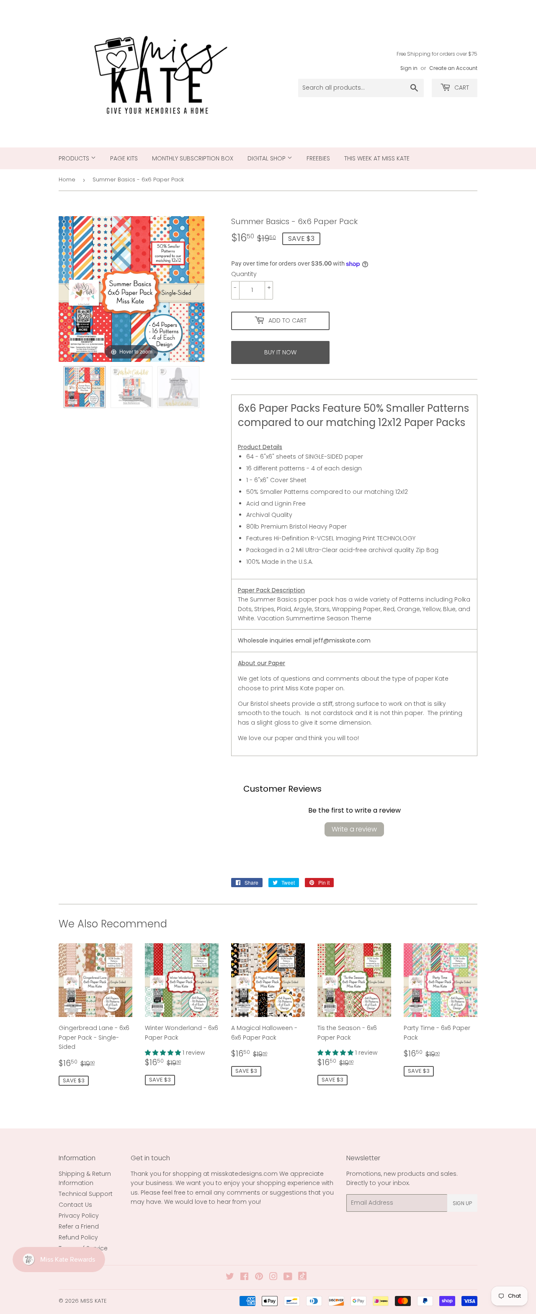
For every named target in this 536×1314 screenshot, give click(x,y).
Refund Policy (78, 1237)
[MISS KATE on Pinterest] (259, 1277)
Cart (461, 87)
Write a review (354, 829)
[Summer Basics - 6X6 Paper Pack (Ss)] (85, 387)
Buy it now (280, 352)
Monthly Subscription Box (192, 158)
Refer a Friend (79, 1226)
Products (75, 158)
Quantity (244, 274)
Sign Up (462, 1203)
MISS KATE (93, 1301)
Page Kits (124, 158)
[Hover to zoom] (131, 288)
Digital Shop (267, 158)
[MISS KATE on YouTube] (287, 1277)
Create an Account (453, 68)
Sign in (408, 68)
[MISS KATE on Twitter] (230, 1277)
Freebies (318, 158)
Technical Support (86, 1194)
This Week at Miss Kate (377, 158)
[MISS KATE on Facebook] (244, 1277)
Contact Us (75, 1204)
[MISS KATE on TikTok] (302, 1278)
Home (67, 179)
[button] (164, 1052)
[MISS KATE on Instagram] (273, 1277)
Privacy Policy (79, 1215)
